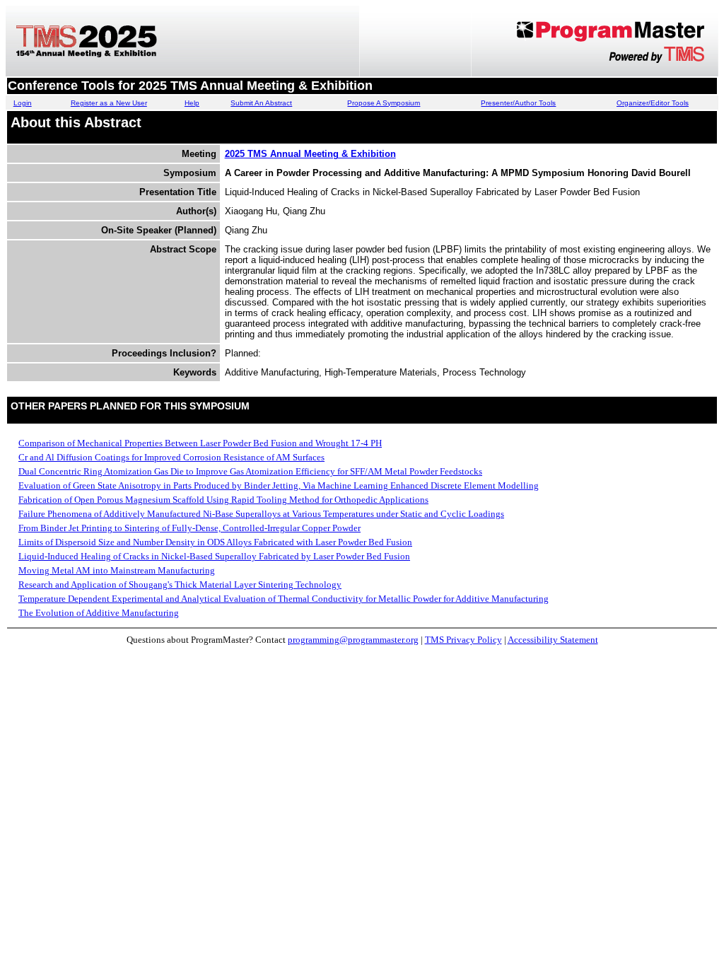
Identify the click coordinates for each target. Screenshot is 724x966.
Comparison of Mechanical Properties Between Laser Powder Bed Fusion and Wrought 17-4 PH (200, 443)
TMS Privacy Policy (463, 639)
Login (22, 103)
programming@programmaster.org (353, 639)
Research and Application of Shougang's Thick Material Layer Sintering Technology (179, 584)
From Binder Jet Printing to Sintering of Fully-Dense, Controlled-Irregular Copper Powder (189, 528)
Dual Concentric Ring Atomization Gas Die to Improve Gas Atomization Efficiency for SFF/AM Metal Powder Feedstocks (250, 471)
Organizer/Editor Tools (653, 103)
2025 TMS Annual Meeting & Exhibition (310, 154)
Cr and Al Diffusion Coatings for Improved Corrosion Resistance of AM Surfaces (171, 457)
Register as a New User (109, 103)
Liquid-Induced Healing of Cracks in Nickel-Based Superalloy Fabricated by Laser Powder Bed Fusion (214, 556)
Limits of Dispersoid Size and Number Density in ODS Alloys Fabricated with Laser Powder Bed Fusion (215, 542)
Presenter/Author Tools (518, 103)
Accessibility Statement (553, 639)
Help (192, 103)
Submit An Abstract (261, 103)
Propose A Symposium (383, 103)
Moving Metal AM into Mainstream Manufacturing (116, 570)
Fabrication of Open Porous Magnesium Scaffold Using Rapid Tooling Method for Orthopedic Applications (223, 499)
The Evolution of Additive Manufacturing (98, 612)
